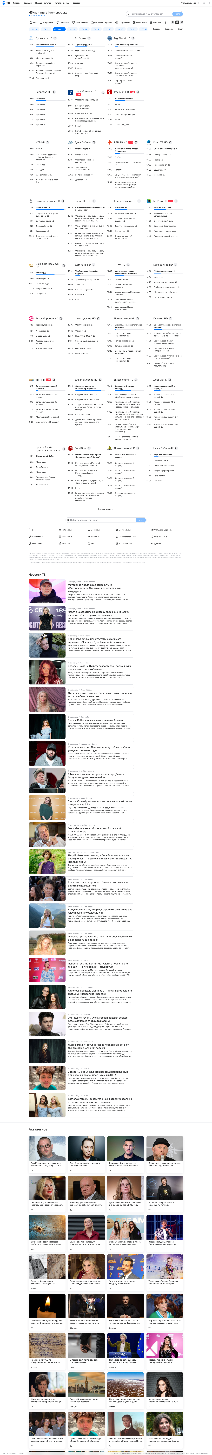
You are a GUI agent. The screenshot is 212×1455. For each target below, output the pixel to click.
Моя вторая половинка (164, 282)
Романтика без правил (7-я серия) (166, 425)
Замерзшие (41, 207)
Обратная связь (202, 1453)
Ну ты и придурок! (162, 297)
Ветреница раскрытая (164, 471)
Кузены (157, 277)
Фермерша (41, 331)
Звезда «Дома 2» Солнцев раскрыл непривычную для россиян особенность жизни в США (98, 1073)
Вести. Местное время (125, 109)
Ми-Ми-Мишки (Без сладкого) (123, 285)
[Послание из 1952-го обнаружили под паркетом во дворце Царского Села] (47, 1351)
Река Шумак (159, 476)
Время (78, 126)
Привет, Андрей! (122, 124)
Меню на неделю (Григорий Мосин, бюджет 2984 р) (87, 464)
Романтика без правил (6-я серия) (166, 418)
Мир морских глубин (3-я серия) (125, 81)
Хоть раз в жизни (122, 346)
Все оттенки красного (124, 226)
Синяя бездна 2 (82, 325)
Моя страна (41, 462)
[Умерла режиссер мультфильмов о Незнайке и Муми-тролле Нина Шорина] (125, 1430)
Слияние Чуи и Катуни (164, 465)
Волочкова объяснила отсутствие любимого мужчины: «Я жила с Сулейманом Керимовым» (96, 640)
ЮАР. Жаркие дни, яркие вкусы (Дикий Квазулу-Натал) (89, 481)
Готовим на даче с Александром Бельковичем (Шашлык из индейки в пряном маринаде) (89, 497)
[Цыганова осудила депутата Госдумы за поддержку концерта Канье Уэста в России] (47, 1194)
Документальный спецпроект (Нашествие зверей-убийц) (128, 176)
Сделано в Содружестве (165, 226)
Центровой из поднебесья (81, 56)
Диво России (42, 467)
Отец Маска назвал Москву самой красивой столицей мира (94, 830)
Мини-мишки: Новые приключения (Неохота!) (126, 272)
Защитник (158, 170)
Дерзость (79, 180)
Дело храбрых (42, 226)
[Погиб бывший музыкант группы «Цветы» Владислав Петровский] (47, 1312)
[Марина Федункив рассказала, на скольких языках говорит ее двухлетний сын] (164, 1312)
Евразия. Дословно (162, 207)
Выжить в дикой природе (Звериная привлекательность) (126, 65)
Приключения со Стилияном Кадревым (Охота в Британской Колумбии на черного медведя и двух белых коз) (129, 415)
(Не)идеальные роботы (164, 292)
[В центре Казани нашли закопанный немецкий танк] (47, 1272)
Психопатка (41, 78)
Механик (158, 175)
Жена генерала (43, 58)
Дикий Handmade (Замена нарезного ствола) (126, 438)
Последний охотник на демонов (125, 219)
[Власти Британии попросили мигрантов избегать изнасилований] (86, 1390)
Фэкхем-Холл (121, 207)
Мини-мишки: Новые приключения (124, 308)
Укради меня (41, 336)
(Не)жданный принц (163, 271)
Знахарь (79, 63)
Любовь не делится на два (44, 342)
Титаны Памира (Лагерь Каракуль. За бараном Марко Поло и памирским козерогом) (127, 428)
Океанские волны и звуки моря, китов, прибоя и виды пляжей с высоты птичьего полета (89, 218)
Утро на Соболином (163, 454)
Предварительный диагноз (166, 236)
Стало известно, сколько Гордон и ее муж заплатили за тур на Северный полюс (100, 695)
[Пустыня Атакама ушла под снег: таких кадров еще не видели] (125, 1390)
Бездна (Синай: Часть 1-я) (87, 394)
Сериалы (169, 29)
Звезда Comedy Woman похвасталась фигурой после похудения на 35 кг (100, 803)
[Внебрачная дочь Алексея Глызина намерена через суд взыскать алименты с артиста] (164, 1233)
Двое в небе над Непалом (126, 44)
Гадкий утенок (43, 325)
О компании (11, 1453)
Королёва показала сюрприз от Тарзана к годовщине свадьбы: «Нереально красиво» (100, 992)
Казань (109, 562)
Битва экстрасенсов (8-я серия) (47, 387)
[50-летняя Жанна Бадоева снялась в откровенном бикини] (164, 1430)
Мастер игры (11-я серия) (47, 417)
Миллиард (41, 272)
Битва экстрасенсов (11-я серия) (47, 410)
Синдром (40, 293)
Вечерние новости (83, 113)
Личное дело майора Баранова (45, 64)
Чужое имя (80, 155)
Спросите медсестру (85, 100)
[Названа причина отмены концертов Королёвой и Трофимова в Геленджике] (164, 1351)
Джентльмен (120, 231)
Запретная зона (43, 288)
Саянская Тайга (161, 460)
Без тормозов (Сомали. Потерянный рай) (164, 349)
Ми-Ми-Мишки (121, 279)
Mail (3, 1453)
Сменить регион (36, 15)
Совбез (118, 157)
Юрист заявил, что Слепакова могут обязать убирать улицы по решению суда (100, 749)
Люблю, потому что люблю (45, 51)
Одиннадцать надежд (85, 50)
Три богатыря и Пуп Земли (87, 279)
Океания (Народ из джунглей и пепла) (167, 326)
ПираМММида (42, 283)
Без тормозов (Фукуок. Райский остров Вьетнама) (168, 357)
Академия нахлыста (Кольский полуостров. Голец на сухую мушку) (89, 407)
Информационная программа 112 (128, 163)
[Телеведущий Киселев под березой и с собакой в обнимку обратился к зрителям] (86, 1194)
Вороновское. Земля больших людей (45, 478)
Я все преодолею (44, 348)
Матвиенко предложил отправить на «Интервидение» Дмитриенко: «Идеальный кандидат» (94, 588)
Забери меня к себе (45, 44)
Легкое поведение (123, 341)
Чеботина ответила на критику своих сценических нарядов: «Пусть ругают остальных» (98, 613)
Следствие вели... (44, 175)
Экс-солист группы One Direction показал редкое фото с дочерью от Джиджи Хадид (98, 1019)
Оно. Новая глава (83, 348)
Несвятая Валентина (124, 213)
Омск (124, 562)
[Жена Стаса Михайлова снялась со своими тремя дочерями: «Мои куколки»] (125, 1233)
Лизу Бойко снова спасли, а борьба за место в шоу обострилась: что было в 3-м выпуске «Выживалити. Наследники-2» (100, 858)
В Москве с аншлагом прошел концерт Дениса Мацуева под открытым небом (96, 776)
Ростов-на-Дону (139, 562)
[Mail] (3, 3)
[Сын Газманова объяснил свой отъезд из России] (86, 1154)
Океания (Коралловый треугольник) (164, 364)
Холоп (78, 284)
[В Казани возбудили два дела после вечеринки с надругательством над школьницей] (86, 1351)
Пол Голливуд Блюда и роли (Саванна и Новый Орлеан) (88, 455)
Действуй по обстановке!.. (81, 168)
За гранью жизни (43, 221)
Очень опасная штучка (164, 149)
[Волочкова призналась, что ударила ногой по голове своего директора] (86, 1233)
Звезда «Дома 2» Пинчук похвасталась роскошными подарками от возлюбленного (100, 668)
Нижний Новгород (99, 562)
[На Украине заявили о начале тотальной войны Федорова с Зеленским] (125, 1312)
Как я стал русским (84, 289)
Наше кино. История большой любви (163, 214)
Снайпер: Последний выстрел (84, 161)
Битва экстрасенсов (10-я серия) (47, 403)
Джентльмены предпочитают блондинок (128, 326)
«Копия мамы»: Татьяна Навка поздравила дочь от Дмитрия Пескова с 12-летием (98, 1046)
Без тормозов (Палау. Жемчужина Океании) (164, 342)
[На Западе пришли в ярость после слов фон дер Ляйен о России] (125, 1351)
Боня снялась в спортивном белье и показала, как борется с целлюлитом (98, 884)
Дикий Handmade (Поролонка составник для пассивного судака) (88, 422)
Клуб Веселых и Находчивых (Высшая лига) (88, 132)
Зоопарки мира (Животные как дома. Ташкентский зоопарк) (167, 334)
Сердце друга (81, 149)
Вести (117, 104)
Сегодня (40, 170)
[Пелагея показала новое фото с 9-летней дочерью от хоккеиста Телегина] (86, 1272)
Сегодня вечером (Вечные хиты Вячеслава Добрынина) (89, 119)
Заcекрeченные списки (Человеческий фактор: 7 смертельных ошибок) (126, 184)
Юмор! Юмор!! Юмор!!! (125, 114)
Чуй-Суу (157, 481)
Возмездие (41, 278)
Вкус (77, 488)
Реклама (21, 1453)
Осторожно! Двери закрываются (123, 334)
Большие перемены (124, 98)
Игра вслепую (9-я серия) (47, 422)
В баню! (78, 294)
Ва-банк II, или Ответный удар (86, 74)
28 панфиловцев (82, 175)
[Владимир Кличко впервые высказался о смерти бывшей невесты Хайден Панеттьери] (125, 1154)
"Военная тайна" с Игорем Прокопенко (127, 150)
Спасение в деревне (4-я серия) (125, 494)
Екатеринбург (88, 562)
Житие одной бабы (44, 456)
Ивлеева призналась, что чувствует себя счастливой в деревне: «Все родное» (100, 938)
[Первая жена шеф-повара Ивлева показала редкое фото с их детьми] (164, 1154)
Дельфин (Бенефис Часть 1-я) (47, 181)
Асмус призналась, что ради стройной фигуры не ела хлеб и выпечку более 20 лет (100, 911)
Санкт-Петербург (65, 562)
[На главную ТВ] (7, 3)
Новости (118, 170)
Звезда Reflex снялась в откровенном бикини (95, 720)
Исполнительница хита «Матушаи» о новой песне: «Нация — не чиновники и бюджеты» (98, 965)
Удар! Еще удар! (82, 44)
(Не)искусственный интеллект (123, 237)
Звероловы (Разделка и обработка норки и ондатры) (127, 395)
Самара (129, 562)
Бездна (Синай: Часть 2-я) (87, 399)
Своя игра (40, 165)
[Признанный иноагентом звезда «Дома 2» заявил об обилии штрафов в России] (86, 1430)
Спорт (180, 29)
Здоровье (40, 98)
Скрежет (79, 331)
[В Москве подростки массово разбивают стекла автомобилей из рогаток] (47, 1233)
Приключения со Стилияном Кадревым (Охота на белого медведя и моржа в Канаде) (127, 404)
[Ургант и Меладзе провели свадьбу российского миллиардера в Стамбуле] (125, 1272)
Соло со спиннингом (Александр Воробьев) (85, 387)
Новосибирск (77, 562)
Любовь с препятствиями (165, 287)
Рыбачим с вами (82, 414)
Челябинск (117, 562)
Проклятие (80, 353)
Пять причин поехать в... (165, 231)
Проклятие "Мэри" (83, 336)
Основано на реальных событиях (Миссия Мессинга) (46, 157)
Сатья (39, 149)
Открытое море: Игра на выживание (47, 214)
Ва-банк (79, 68)
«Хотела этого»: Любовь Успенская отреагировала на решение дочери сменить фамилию (100, 1100)
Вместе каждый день (163, 221)
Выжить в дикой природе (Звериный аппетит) (126, 74)
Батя (77, 299)
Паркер (157, 160)
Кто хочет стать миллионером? (82, 107)
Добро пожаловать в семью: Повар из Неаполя (48, 71)
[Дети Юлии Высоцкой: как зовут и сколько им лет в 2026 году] (125, 1194)
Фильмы (156, 29)
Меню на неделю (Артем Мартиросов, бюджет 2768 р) (86, 473)
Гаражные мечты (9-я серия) (127, 50)
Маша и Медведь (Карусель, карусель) (127, 293)
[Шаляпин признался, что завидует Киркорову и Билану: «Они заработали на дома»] (47, 1390)
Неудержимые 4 (161, 155)
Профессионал (160, 165)
